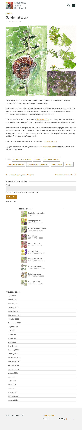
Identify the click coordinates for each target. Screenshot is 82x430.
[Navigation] (73, 5)
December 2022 (14, 311)
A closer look (33, 251)
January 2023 (13, 307)
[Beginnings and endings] (24, 214)
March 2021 (12, 392)
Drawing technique (51, 159)
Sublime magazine (50, 141)
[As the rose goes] (24, 244)
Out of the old (33, 236)
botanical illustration (22, 159)
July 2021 (11, 377)
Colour (37, 159)
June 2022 (12, 334)
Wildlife (69, 164)
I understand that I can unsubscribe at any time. (23, 192)
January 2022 (13, 354)
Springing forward (34, 221)
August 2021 (13, 373)
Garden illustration (16, 164)
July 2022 (11, 330)
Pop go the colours (35, 259)
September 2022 (14, 323)
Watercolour (57, 164)
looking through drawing (38, 164)
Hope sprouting (34, 281)
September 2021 (14, 369)
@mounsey (70, 419)
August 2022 (13, 327)
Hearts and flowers (35, 266)
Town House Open (48, 147)
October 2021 (13, 365)
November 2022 (14, 315)
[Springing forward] (24, 221)
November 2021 (14, 361)
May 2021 (12, 384)
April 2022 (12, 342)
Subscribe (11, 197)
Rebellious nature (34, 274)
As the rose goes (34, 243)
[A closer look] (24, 252)
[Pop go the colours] (24, 260)
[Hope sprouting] (24, 282)
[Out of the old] (24, 237)
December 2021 (14, 357)
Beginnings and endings (36, 213)
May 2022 (12, 338)
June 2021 (12, 381)
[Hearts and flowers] (24, 267)
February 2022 (13, 350)
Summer (9, 13)
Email (8, 185)
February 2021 (13, 396)
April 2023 (12, 296)
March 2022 (12, 346)
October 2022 (13, 319)
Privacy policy (11, 201)
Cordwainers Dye (42, 119)
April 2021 (12, 388)
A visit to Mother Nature (37, 228)
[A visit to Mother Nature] (24, 229)
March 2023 (12, 300)
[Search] (68, 5)
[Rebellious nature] (24, 275)
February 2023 (13, 303)
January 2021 (13, 400)
